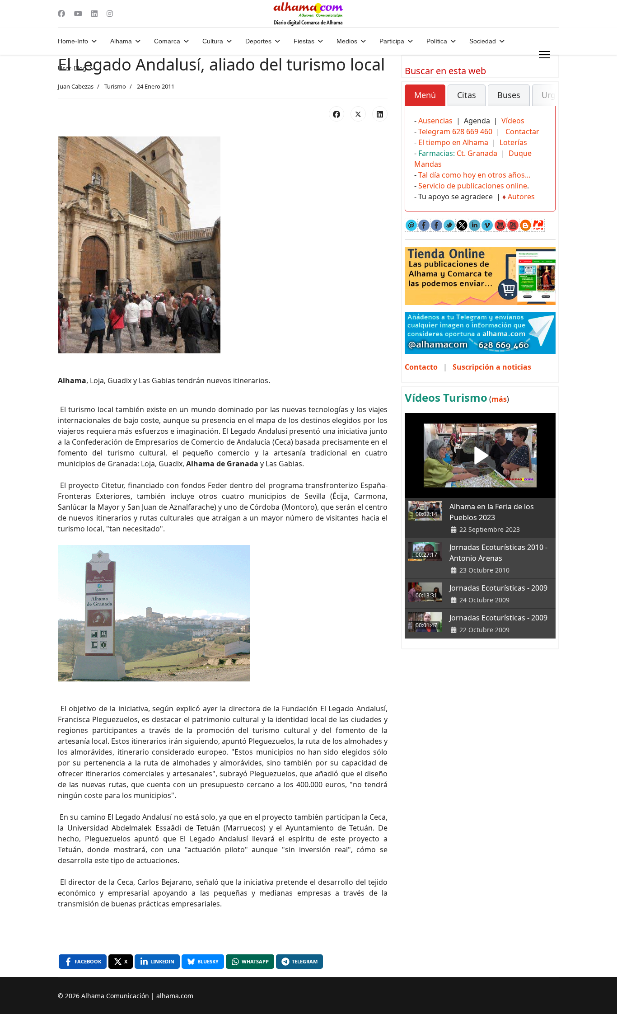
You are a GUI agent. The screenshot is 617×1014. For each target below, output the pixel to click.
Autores (521, 197)
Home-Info (73, 41)
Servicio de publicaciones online (472, 186)
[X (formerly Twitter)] (358, 114)
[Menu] (544, 54)
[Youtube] (78, 14)
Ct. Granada (477, 153)
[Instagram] (110, 14)
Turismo (115, 86)
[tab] (425, 95)
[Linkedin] (94, 14)
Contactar (522, 131)
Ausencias (435, 121)
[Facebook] (61, 14)
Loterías (513, 142)
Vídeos (512, 121)
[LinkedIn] (380, 114)
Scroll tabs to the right (545, 101)
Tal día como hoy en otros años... (474, 175)
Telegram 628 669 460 (455, 131)
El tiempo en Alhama (453, 142)
